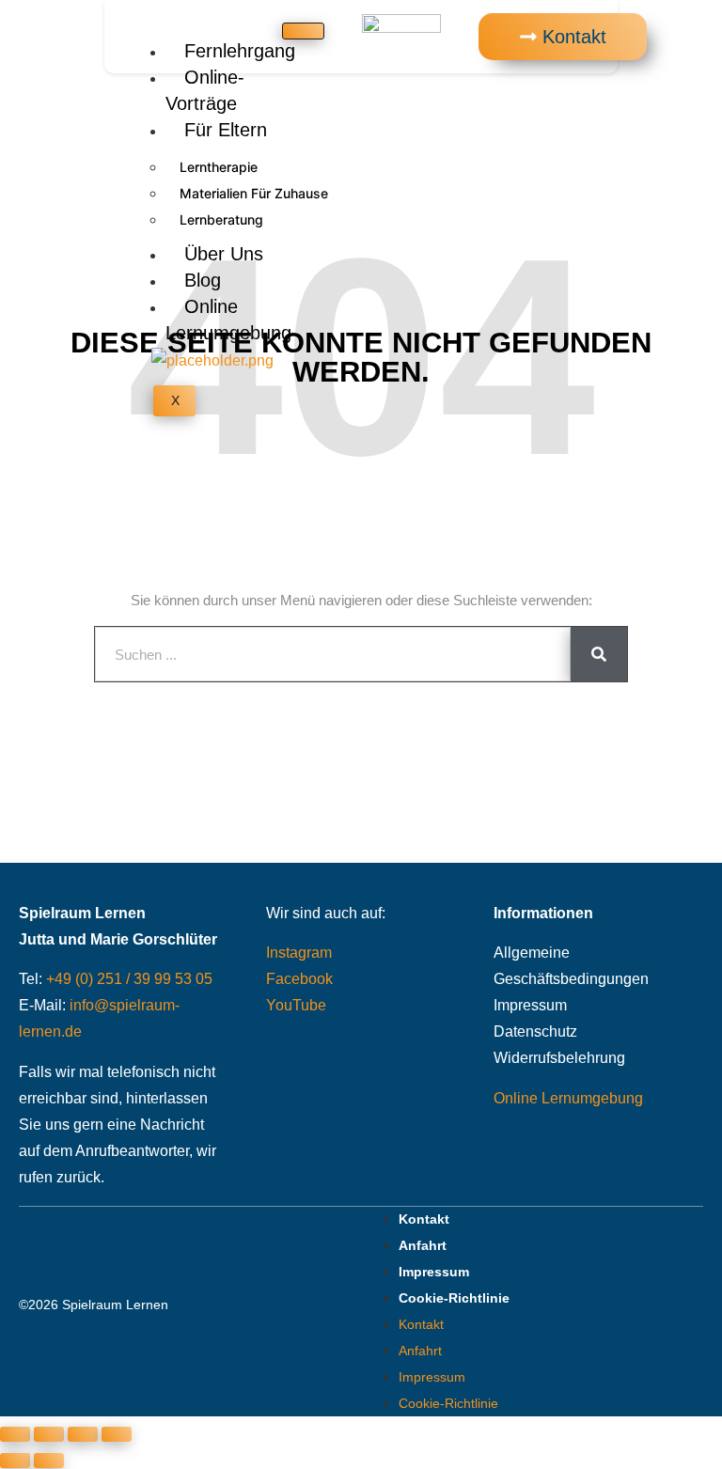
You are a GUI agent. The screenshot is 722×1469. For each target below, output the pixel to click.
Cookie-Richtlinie (454, 1297)
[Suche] (599, 654)
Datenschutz (535, 1031)
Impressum (530, 1005)
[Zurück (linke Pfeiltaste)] (15, 1460)
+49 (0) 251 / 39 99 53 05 (129, 979)
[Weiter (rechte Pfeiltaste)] (49, 1460)
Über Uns (223, 253)
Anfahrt (423, 1245)
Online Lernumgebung (228, 319)
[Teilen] (83, 1434)
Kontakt (424, 1219)
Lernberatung (221, 219)
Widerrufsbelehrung (559, 1058)
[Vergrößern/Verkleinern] (15, 1434)
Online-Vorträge (204, 90)
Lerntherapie (219, 167)
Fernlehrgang (239, 50)
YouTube (296, 1005)
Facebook (299, 979)
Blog (202, 280)
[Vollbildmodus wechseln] (49, 1434)
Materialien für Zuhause (254, 193)
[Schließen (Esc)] (117, 1434)
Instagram (299, 953)
